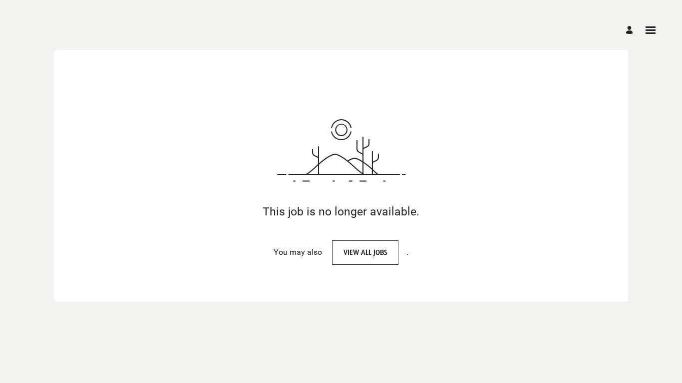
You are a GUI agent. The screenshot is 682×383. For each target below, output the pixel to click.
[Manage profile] (631, 29)
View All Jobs (365, 252)
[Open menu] (650, 30)
